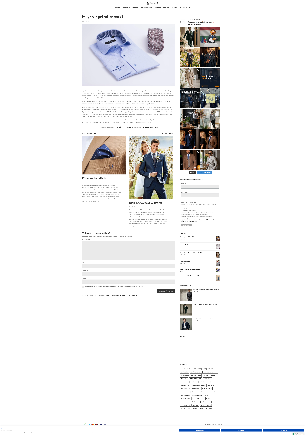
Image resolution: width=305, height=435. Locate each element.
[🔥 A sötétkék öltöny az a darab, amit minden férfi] (190, 139)
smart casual (210, 385)
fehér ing (193, 375)
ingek (155, 127)
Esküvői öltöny (185, 375)
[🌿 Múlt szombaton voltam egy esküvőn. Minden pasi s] (190, 37)
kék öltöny (194, 382)
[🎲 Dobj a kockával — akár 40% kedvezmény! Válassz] (210, 57)
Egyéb (131, 127)
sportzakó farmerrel (194, 388)
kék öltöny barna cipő (205, 382)
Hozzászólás (86, 239)
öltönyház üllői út (206, 405)
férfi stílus (213, 375)
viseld (206, 395)
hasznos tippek (185, 382)
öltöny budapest (185, 402)
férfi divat (205, 375)
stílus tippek (203, 392)
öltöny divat (195, 402)
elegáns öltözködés (196, 372)
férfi (199, 375)
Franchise (158, 7)
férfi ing (144, 127)
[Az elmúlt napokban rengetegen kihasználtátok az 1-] (210, 78)
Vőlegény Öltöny (185, 398)
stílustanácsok (185, 392)
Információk (176, 7)
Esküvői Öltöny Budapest (210, 372)
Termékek (135, 7)
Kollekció (125, 7)
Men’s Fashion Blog (146, 7)
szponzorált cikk (213, 392)
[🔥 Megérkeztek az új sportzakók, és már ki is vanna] (210, 119)
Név (83, 262)
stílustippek (194, 392)
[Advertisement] (192, 349)
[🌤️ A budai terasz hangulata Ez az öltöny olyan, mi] (210, 160)
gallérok (150, 127)
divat (204, 368)
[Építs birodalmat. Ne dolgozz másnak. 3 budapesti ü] (190, 119)
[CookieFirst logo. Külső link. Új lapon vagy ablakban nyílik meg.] (1, 428)
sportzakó (184, 388)
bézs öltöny (197, 368)
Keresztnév (184, 192)
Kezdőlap (117, 7)
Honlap (84, 278)
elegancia (210, 368)
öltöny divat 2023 (206, 402)
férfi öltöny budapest (195, 378)
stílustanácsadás (207, 388)
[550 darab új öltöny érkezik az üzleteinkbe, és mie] (190, 98)
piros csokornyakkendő (198, 385)
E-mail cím (85, 270)
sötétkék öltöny (185, 395)
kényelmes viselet (185, 385)
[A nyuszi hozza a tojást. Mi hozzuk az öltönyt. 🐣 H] (190, 57)
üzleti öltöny (208, 408)
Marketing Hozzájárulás (188, 202)
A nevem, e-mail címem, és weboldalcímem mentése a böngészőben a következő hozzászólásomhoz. (114, 286)
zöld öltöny (200, 398)
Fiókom (185, 7)
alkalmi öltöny (188, 368)
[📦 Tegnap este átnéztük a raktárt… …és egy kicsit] (190, 78)
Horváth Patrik (122, 127)
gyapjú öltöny (207, 378)
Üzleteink (166, 7)
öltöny (208, 398)
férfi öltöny (184, 378)
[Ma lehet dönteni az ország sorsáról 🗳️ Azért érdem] (210, 37)
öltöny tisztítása (185, 408)
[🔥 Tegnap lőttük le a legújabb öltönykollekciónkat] (190, 160)
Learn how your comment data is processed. (122, 295)
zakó (193, 398)
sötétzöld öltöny (197, 395)
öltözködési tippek (198, 408)
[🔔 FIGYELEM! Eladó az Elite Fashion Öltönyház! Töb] (210, 98)
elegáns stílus (184, 372)
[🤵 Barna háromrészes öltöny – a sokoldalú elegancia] (210, 139)
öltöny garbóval (185, 405)
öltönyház (195, 405)
